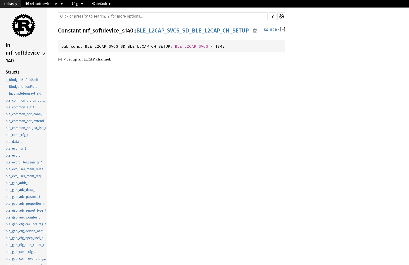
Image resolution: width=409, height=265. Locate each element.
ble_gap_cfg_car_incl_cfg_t (26, 224)
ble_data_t (14, 142)
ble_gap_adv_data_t (21, 190)
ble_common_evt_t (20, 107)
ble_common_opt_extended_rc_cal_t (26, 121)
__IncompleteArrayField (23, 94)
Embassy (10, 4)
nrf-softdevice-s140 (44, 4)
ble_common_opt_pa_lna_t (26, 128)
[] (282, 29)
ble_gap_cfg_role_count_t (25, 245)
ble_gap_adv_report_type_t (26, 211)
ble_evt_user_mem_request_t (26, 176)
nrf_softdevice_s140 (108, 30)
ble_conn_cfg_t (17, 135)
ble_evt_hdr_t (16, 149)
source (270, 29)
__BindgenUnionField (21, 87)
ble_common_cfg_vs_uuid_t (26, 100)
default (102, 4)
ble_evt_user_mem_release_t (26, 169)
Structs (13, 72)
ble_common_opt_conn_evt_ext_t (26, 114)
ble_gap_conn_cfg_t (21, 252)
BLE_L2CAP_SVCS (191, 46)
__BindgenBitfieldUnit (22, 80)
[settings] (281, 16)
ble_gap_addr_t (17, 183)
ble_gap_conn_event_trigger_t (26, 259)
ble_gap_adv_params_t (23, 197)
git (78, 4)
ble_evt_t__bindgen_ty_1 (24, 162)
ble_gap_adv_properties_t (25, 204)
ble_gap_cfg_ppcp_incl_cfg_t (26, 238)
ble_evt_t (13, 155)
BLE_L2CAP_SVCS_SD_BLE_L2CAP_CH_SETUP (192, 30)
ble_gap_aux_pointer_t (23, 217)
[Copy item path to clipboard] (255, 31)
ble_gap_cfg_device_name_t (26, 231)
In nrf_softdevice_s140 (25, 53)
